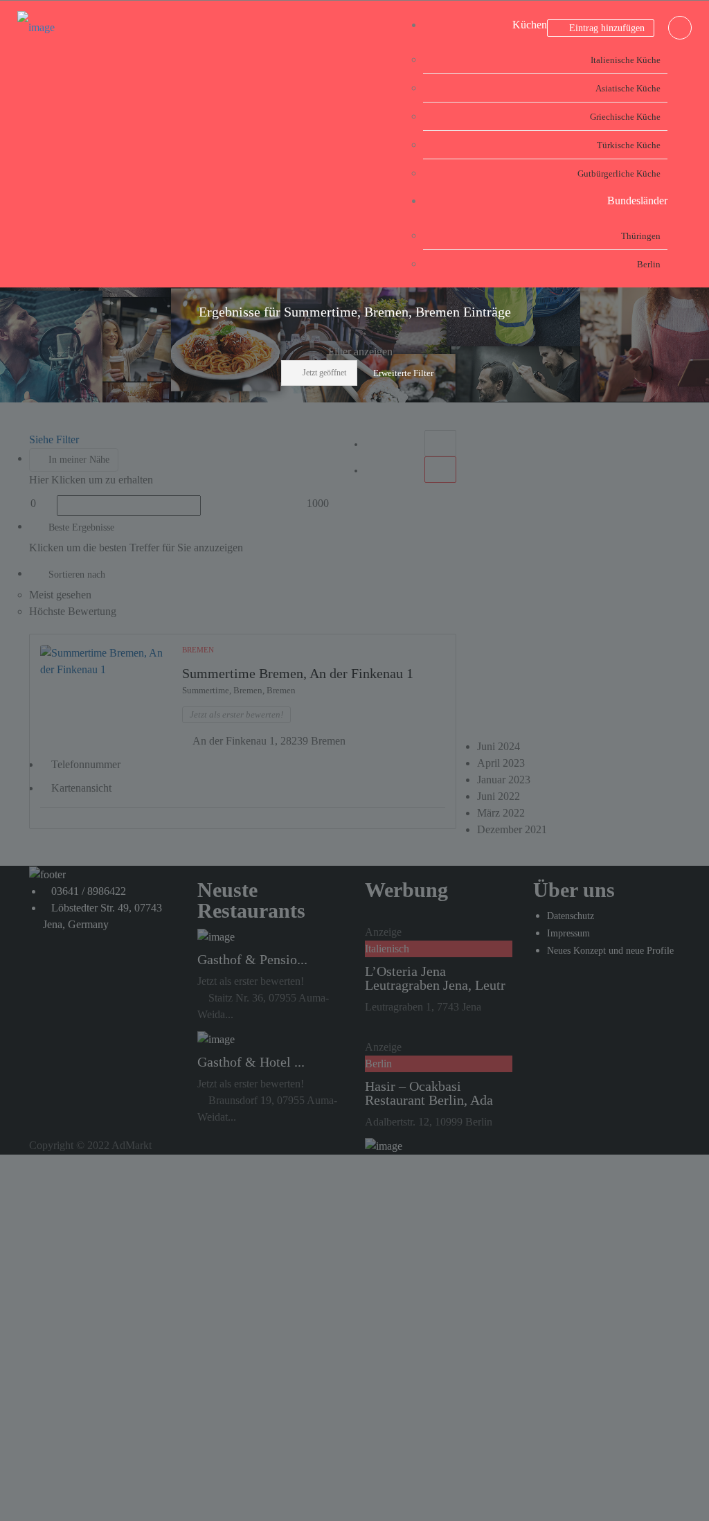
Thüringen (641, 236)
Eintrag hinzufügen (605, 28)
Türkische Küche (629, 145)
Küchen (529, 24)
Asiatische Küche (628, 88)
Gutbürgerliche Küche (619, 173)
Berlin (649, 264)
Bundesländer (637, 200)
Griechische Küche (625, 117)
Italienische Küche (626, 60)
